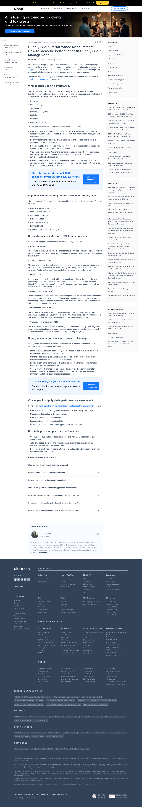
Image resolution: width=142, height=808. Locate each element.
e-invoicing (86, 589)
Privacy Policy (18, 798)
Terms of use (30, 798)
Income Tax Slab (66, 632)
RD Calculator (87, 671)
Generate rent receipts (68, 676)
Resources (70, 8)
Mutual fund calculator (45, 674)
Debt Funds (87, 645)
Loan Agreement (111, 642)
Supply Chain (38, 42)
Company (84, 8)
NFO (84, 648)
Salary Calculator (111, 676)
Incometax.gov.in (66, 648)
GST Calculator (113, 333)
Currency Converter (89, 681)
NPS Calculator (66, 681)
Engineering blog (19, 613)
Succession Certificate (113, 645)
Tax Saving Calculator (113, 671)
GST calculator (43, 681)
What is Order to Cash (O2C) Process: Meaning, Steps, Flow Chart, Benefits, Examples (120, 212)
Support (16, 590)
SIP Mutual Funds (89, 640)
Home (30, 42)
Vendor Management (115, 84)
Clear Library (18, 616)
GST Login (86, 581)
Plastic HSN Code (111, 609)
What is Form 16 (66, 637)
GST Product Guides (21, 624)
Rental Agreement (111, 652)
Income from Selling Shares (70, 650)
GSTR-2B (41, 650)
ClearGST (109, 579)
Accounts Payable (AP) (115, 88)
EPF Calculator (110, 679)
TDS (109, 71)
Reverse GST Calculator (116, 337)
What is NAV (87, 653)
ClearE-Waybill (110, 581)
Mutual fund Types (89, 635)
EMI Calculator (43, 671)
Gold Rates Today (89, 676)
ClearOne (64, 604)
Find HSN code (110, 668)
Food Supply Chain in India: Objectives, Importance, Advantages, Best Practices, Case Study (121, 230)
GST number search (67, 671)
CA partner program (44, 602)
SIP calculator (42, 679)
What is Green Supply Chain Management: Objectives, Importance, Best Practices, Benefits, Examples (122, 275)
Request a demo (119, 8)
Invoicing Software (67, 609)
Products (44, 8)
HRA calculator (88, 668)
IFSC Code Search (67, 674)
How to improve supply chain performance (11, 84)
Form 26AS (64, 635)
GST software (87, 584)
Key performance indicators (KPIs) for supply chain (10, 61)
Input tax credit (88, 592)
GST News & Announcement (47, 640)
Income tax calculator (45, 668)
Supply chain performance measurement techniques (12, 69)
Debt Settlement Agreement (115, 650)
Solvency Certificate (112, 647)
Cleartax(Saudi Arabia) (21, 629)
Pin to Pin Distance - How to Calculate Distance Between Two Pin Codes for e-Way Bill (121, 344)
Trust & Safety (18, 626)
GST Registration (113, 50)
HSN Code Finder (111, 602)
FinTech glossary (19, 618)
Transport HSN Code (112, 607)
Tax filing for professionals (91, 602)
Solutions (57, 8)
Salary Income (65, 640)
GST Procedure (43, 637)
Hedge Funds (87, 642)
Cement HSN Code (112, 604)
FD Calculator (87, 674)
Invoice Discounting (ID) (116, 80)
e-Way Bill (111, 63)
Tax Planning (42, 581)
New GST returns (88, 586)
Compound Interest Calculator (115, 684)
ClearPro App (42, 612)
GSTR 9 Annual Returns (46, 642)
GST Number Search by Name (116, 681)
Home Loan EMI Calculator (69, 679)
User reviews (18, 611)
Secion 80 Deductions (68, 584)
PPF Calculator (65, 668)
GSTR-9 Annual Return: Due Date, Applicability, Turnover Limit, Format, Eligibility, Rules (120, 149)
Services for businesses (68, 612)
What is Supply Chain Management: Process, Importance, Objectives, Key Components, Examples (120, 221)
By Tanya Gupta (32, 59)
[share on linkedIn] (97, 534)
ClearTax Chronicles (20, 621)
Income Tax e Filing (44, 579)
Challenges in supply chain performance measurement (11, 76)
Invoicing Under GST (45, 648)
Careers (16, 605)
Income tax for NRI (67, 586)
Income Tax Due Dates (68, 653)
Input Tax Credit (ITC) (115, 55)
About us (17, 600)
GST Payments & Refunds (46, 645)
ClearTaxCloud (43, 609)
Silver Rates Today (89, 679)
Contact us (17, 603)
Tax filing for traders (89, 604)
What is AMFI (87, 650)
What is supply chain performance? (11, 46)
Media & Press (19, 608)
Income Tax (64, 581)
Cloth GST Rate (111, 612)
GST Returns (112, 67)
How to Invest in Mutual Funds (93, 632)
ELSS (85, 637)
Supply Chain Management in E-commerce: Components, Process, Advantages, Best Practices (119, 246)
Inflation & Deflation (112, 639)
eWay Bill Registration (113, 589)
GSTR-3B (41, 653)
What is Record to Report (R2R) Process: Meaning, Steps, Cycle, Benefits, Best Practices (121, 190)
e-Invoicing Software (112, 584)
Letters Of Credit (111, 655)
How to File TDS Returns (69, 642)
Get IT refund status (112, 674)
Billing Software (66, 607)
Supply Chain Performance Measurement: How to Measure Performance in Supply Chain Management (73, 42)
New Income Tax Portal (68, 645)
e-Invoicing (111, 59)
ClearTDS (109, 586)
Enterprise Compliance (115, 75)
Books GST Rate (111, 615)
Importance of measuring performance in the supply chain (12, 54)
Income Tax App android (69, 579)
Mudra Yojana (110, 637)
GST (109, 46)
